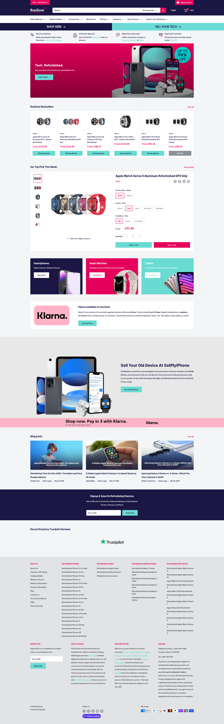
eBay (141, 40)
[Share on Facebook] (175, 181)
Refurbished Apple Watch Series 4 (180, 625)
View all (190, 107)
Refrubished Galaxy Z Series (143, 568)
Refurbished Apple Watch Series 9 (180, 586)
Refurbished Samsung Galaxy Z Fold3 (144, 579)
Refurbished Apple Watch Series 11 (180, 569)
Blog (32, 591)
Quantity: (119, 236)
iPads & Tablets (55, 19)
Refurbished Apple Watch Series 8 (180, 596)
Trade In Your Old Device (156, 19)
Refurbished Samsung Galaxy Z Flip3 (144, 592)
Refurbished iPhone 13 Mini (73, 595)
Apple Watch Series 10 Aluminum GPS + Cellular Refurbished (42, 139)
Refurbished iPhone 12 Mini (73, 610)
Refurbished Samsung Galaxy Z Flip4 (144, 586)
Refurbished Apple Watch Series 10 (180, 576)
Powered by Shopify (37, 710)
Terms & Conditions (38, 598)
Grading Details (36, 576)
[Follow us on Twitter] (88, 711)
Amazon (134, 40)
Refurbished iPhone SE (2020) (74, 636)
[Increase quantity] (139, 236)
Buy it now (172, 245)
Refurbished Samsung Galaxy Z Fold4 (144, 573)
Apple (35, 134)
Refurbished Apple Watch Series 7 (180, 602)
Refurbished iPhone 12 (71, 606)
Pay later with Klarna (38, 572)
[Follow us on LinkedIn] (101, 711)
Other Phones (133, 19)
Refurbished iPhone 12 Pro (73, 602)
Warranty (96, 37)
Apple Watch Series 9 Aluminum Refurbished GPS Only (70, 139)
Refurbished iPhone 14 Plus (73, 576)
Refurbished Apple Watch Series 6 (180, 612)
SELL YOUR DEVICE (40, 2)
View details (189, 167)
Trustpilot (126, 40)
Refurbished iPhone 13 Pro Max (74, 583)
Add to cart (133, 245)
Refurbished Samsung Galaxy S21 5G (144, 598)
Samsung (117, 19)
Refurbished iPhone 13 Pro (73, 587)
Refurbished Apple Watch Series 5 (180, 619)
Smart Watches (36, 19)
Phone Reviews (36, 606)
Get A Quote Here (131, 389)
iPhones (103, 19)
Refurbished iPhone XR (71, 632)
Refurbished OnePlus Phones (109, 572)
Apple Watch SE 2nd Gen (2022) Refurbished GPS (151, 138)
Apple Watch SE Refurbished (178, 608)
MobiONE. (173, 40)
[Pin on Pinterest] (179, 181)
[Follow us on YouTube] (97, 711)
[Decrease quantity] (127, 236)
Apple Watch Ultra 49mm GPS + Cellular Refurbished (124, 138)
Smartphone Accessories (107, 576)
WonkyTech (91, 19)
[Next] (194, 134)
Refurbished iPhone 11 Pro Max (74, 613)
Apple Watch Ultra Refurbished (179, 591)
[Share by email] (188, 181)
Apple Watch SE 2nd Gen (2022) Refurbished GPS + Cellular (178, 139)
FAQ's (32, 602)
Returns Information (38, 587)
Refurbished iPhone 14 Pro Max (74, 568)
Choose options (44, 153)
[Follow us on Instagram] (93, 711)
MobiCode (92, 655)
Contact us (34, 595)
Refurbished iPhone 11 (71, 621)
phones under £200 (127, 655)
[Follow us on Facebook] (84, 711)
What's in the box (37, 579)
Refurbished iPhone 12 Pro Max (74, 598)
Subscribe (130, 513)
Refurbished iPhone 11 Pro (72, 617)
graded (118, 673)
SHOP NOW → (44, 77)
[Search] (163, 10)
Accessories (74, 19)
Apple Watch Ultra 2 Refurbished (180, 581)
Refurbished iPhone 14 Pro (73, 572)
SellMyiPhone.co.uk (83, 680)
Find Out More (87, 323)
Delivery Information (53, 40)
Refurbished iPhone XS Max (73, 625)
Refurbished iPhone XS (71, 628)
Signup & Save (186, 2)
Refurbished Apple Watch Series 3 (180, 631)
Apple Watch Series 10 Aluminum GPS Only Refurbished (95, 139)
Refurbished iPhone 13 (71, 591)
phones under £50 (130, 652)
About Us (34, 568)
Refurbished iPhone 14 (71, 579)
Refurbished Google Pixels (108, 568)
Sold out (180, 153)
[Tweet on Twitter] (184, 181)
